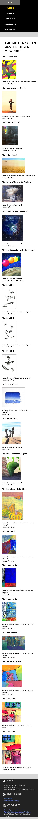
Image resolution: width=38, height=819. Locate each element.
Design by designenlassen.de (14, 810)
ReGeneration (10, 24)
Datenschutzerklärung (11, 801)
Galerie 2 (10, 13)
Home (10, 3)
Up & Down (10, 19)
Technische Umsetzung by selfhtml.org (17, 812)
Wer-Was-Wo (10, 30)
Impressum (8, 799)
